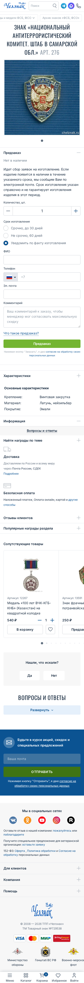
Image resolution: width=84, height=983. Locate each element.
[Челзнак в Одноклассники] (27, 820)
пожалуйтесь (62, 830)
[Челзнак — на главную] (15, 6)
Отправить (42, 772)
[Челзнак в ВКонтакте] (13, 820)
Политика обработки (41, 851)
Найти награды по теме (23, 440)
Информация (14, 421)
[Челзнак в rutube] (71, 820)
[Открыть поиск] (54, 6)
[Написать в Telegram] (63, 6)
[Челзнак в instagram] (56, 820)
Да (29, 675)
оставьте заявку (33, 844)
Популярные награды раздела (28, 528)
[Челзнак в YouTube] (42, 820)
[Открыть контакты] (78, 6)
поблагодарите (14, 834)
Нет (54, 675)
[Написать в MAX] (71, 6)
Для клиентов (15, 868)
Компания (12, 880)
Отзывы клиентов (18, 518)
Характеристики (17, 376)
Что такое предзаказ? (21, 333)
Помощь (10, 891)
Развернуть (40, 710)
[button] (40, 6)
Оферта (20, 851)
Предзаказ (12, 153)
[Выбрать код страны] (11, 277)
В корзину (25, 629)
